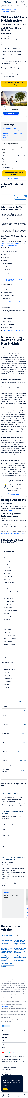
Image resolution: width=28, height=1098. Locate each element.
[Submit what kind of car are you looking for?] (25, 5)
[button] (26, 904)
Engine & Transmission (6, 524)
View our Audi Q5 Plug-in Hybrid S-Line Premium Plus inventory (13, 302)
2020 (17, 202)
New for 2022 (17, 128)
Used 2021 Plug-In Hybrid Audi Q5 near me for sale (7, 942)
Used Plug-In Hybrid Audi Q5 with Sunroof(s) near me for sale (7, 958)
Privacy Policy (8, 1084)
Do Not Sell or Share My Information (9, 1067)
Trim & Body (4, 518)
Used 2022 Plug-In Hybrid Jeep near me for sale (7, 965)
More (3, 1047)
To (16, 153)
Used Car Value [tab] (18, 935)
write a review (10, 510)
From (4, 153)
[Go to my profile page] (24, 1)
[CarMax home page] (6, 2)
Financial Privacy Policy (6, 1069)
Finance (4, 1037)
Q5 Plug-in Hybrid (6, 11)
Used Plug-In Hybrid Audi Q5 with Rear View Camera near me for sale (20, 950)
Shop (3, 1031)
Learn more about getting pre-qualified (11, 147)
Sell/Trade (5, 1034)
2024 (17, 192)
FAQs (4, 137)
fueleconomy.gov (5, 1006)
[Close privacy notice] (21, 1077)
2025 (3, 192)
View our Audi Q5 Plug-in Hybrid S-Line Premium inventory (13, 279)
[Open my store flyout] (16, 1)
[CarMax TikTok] (10, 1053)
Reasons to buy (18, 130)
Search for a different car (14, 178)
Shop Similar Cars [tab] (6, 935)
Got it (5, 1089)
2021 (3, 202)
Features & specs (18, 133)
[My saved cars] (19, 1)
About (4, 1041)
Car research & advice (6, 9)
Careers (4, 1044)
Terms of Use (6, 1085)
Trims (4, 130)
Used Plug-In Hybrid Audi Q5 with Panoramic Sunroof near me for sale (7, 950)
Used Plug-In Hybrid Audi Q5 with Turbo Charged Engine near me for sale (20, 958)
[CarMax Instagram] (6, 1053)
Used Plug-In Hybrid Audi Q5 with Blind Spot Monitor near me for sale (20, 943)
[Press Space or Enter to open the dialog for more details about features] (13, 662)
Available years (7, 128)
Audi (15, 9)
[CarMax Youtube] (3, 1053)
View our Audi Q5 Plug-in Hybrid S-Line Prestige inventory (13, 331)
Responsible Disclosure (6, 1074)
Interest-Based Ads (5, 1071)
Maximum (5, 165)
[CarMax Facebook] (13, 1053)
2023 (3, 197)
